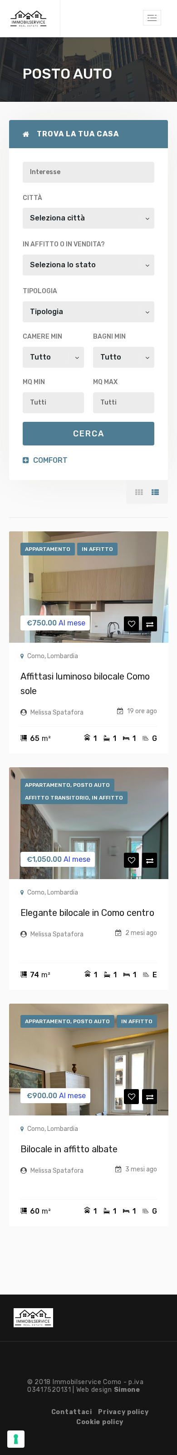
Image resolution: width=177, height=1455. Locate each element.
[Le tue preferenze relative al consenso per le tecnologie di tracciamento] (16, 1439)
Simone (127, 1390)
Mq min (34, 382)
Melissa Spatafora (57, 712)
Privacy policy (123, 1412)
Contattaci (71, 1412)
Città (32, 198)
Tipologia (40, 291)
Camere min (42, 336)
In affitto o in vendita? (64, 244)
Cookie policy (99, 1422)
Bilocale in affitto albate (69, 1149)
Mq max (105, 382)
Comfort (49, 460)
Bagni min (109, 336)
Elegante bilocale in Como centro (87, 912)
